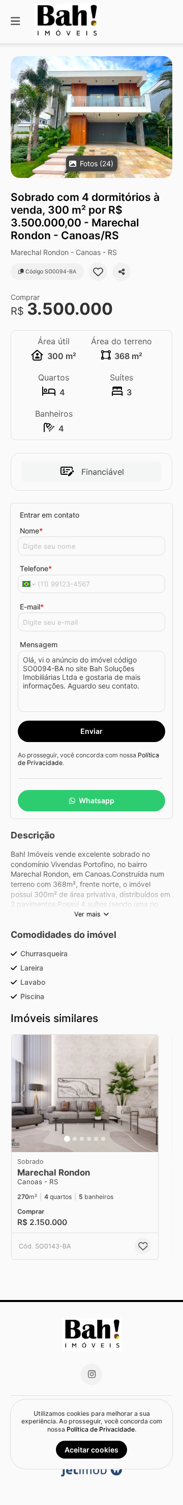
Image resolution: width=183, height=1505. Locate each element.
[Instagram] (91, 1374)
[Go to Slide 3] (82, 1139)
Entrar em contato (49, 515)
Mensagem (38, 644)
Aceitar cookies (91, 1449)
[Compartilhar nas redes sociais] (121, 272)
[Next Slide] (164, 117)
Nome (31, 530)
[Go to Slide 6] (103, 1139)
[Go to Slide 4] (89, 1139)
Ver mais (87, 914)
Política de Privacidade (101, 1429)
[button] (91, 117)
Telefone (36, 568)
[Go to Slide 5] (96, 1139)
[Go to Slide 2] (75, 1139)
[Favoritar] (98, 272)
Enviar (91, 731)
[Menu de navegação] (15, 21)
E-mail (32, 606)
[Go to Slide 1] (67, 1139)
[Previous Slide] (19, 117)
